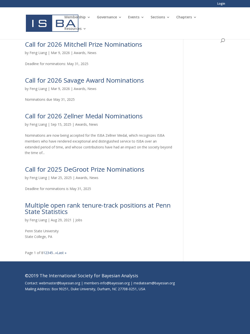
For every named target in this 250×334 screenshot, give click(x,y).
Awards (79, 52)
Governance (107, 17)
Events (133, 17)
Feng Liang (38, 52)
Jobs (78, 220)
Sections (158, 17)
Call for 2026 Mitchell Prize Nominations (83, 44)
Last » (61, 252)
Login (221, 4)
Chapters (184, 17)
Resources (73, 29)
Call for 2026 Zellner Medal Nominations (84, 115)
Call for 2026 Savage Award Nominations (84, 80)
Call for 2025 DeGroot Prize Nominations (84, 169)
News (91, 52)
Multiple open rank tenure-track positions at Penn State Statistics (98, 208)
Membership (75, 17)
